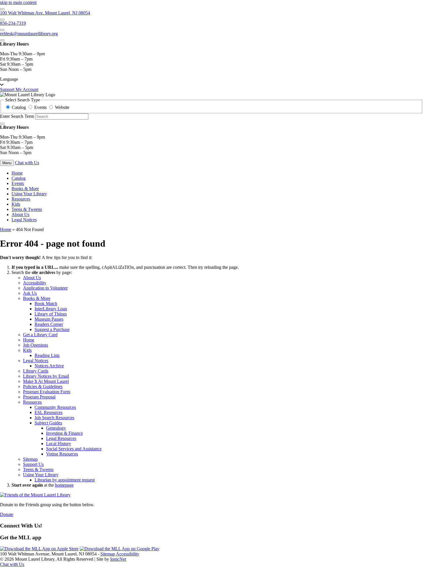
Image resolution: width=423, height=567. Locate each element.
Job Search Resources (54, 417)
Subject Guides (48, 422)
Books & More (25, 188)
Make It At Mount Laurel (46, 381)
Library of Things (51, 313)
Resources (21, 198)
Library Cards (35, 370)
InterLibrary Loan (51, 308)
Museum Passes (49, 319)
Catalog (19, 178)
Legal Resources (61, 438)
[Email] (2, 30)
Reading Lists (47, 355)
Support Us (33, 464)
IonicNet (118, 559)
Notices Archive (49, 365)
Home (5, 229)
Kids (16, 204)
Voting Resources (62, 453)
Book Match (46, 303)
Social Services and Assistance (74, 448)
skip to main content (18, 2)
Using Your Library (29, 193)
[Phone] (2, 19)
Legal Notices (24, 219)
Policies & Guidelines (42, 386)
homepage (64, 485)
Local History (58, 443)
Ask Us (30, 293)
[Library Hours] (2, 40)
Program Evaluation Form (46, 391)
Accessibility (34, 282)
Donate (6, 514)
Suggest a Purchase (52, 329)
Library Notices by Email (46, 376)
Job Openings (35, 345)
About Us (20, 214)
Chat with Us (27, 162)
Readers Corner (49, 324)
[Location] (2, 9)
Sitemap (30, 459)
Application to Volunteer (45, 288)
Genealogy (56, 428)
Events (18, 183)
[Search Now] (2, 123)
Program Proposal (39, 396)
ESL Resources (48, 412)
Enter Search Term (17, 116)
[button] (211, 82)
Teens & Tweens (27, 209)
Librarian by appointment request (65, 479)
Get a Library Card (40, 334)
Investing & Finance (64, 433)
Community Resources (55, 407)
